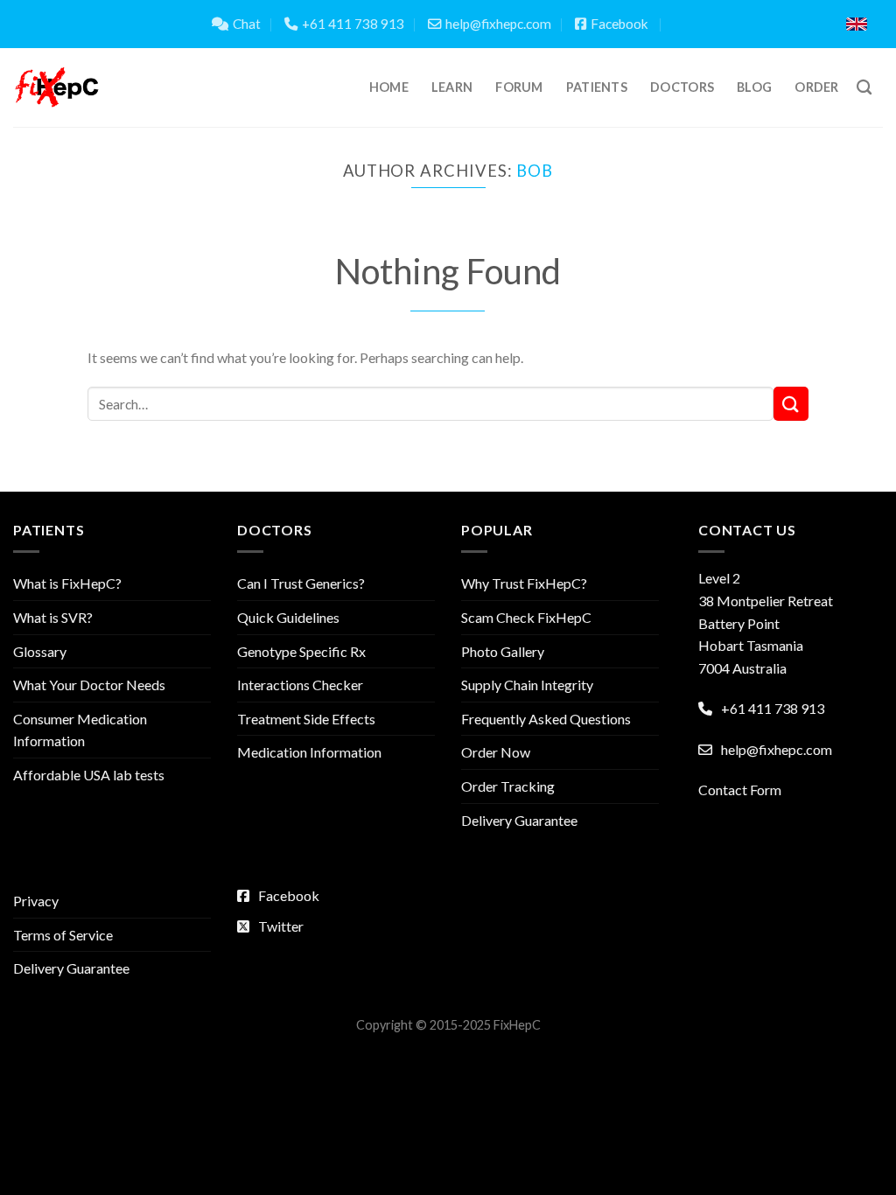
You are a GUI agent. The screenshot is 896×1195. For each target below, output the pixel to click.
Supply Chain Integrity (527, 684)
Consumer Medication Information (80, 730)
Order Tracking (508, 786)
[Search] (864, 88)
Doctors (682, 87)
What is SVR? (53, 617)
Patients (596, 87)
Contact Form (739, 789)
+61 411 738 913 (353, 23)
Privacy (36, 900)
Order (816, 87)
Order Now (495, 752)
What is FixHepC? (67, 583)
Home (389, 87)
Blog (754, 87)
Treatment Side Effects (306, 718)
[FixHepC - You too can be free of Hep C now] (57, 87)
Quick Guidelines (288, 617)
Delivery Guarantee (519, 820)
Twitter (281, 926)
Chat (247, 23)
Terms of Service (63, 934)
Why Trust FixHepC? (524, 583)
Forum (518, 87)
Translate (771, 24)
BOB (534, 170)
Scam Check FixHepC (526, 617)
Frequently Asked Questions (546, 718)
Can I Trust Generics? (301, 583)
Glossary (39, 651)
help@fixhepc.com (498, 23)
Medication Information (309, 752)
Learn (451, 87)
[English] (856, 24)
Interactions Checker (300, 684)
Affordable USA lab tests (88, 774)
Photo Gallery (502, 651)
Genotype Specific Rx (301, 651)
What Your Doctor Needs (89, 684)
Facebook (619, 23)
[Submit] (791, 404)
